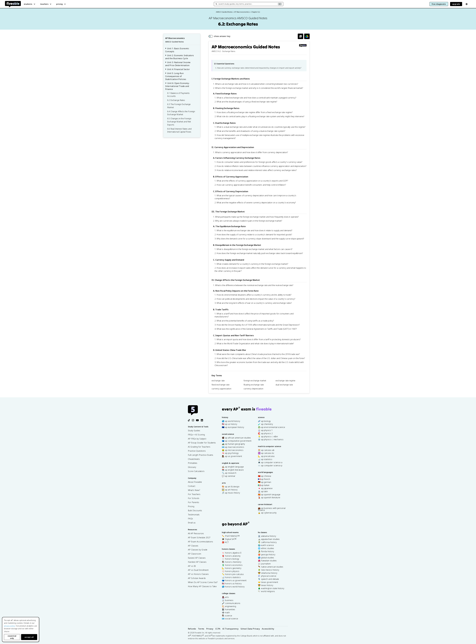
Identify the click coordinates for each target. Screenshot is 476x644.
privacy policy (9, 626)
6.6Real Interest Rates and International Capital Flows (179, 130)
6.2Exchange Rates (176, 100)
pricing (59, 4)
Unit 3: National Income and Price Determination (178, 64)
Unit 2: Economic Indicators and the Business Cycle (179, 57)
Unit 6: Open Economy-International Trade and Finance (177, 86)
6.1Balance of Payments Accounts (178, 95)
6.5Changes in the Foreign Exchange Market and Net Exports (179, 121)
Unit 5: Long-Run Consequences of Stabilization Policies (175, 76)
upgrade (456, 4)
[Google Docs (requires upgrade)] (307, 36)
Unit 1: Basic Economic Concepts (177, 50)
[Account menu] (466, 4)
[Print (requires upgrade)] (300, 36)
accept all (29, 637)
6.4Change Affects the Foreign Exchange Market (181, 113)
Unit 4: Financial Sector (178, 69)
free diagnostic (439, 4)
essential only (12, 637)
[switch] (219, 36)
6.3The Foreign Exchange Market (179, 106)
